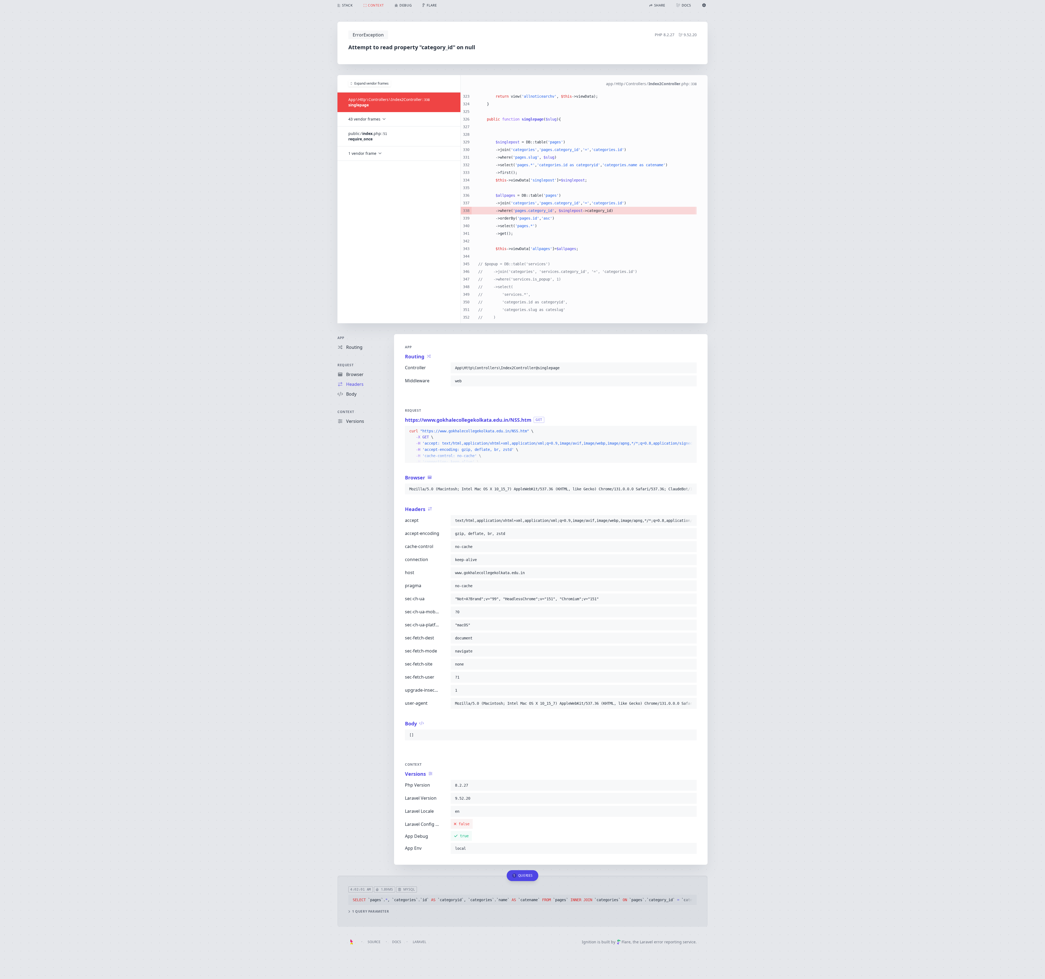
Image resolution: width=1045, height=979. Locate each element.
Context (345, 412)
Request (345, 365)
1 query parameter (370, 911)
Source (374, 942)
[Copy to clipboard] (690, 368)
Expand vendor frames (371, 83)
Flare (626, 941)
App (341, 337)
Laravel (419, 942)
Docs (396, 942)
